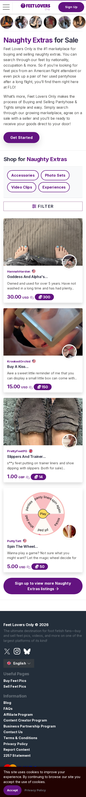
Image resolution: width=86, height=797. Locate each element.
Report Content (16, 749)
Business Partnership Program (29, 726)
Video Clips (21, 187)
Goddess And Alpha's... (27, 276)
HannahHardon (19, 271)
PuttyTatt (14, 541)
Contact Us (13, 732)
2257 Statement (17, 755)
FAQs (8, 709)
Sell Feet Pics (14, 686)
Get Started (21, 137)
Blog (7, 703)
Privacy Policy (15, 744)
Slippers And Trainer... (26, 456)
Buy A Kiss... (18, 366)
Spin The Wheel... (22, 546)
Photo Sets (55, 175)
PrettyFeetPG (17, 451)
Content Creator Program (25, 720)
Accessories (23, 175)
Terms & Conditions (20, 738)
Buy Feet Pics (14, 681)
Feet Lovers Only (18, 624)
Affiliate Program (18, 714)
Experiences (54, 187)
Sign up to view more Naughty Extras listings (43, 586)
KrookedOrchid (19, 361)
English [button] (20, 663)
